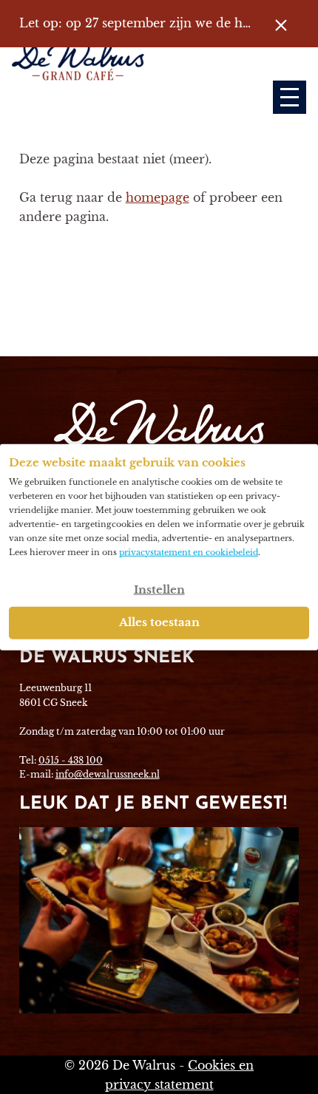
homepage (157, 197)
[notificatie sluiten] (281, 23)
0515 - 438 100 (70, 760)
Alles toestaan (159, 621)
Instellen (159, 589)
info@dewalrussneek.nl (107, 774)
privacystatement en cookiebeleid (188, 552)
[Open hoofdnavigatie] (289, 97)
